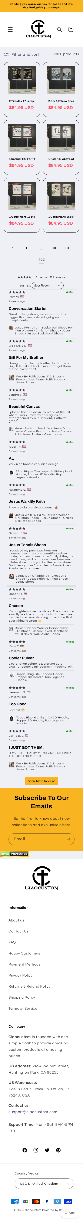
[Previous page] (12, 248)
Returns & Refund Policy (30, 986)
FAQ (12, 942)
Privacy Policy (21, 975)
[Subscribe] (68, 839)
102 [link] (41, 259)
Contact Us (19, 931)
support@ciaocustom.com (33, 1112)
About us (16, 920)
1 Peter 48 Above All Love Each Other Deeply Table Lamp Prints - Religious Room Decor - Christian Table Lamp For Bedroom (61, 158)
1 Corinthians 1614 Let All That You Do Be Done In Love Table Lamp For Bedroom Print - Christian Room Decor (22, 216)
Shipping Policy (22, 997)
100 (54, 248)
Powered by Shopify (56, 1210)
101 (68, 248)
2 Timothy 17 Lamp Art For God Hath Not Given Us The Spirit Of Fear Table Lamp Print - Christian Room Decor (22, 101)
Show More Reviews (41, 781)
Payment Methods (25, 964)
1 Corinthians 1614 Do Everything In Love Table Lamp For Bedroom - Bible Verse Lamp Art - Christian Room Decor (61, 216)
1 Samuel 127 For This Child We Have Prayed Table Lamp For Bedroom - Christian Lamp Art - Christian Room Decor (22, 158)
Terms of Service (23, 1008)
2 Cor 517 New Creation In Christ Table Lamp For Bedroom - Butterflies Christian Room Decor (61, 101)
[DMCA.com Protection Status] (14, 856)
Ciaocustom (33, 1210)
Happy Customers (24, 953)
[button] (10, 29)
